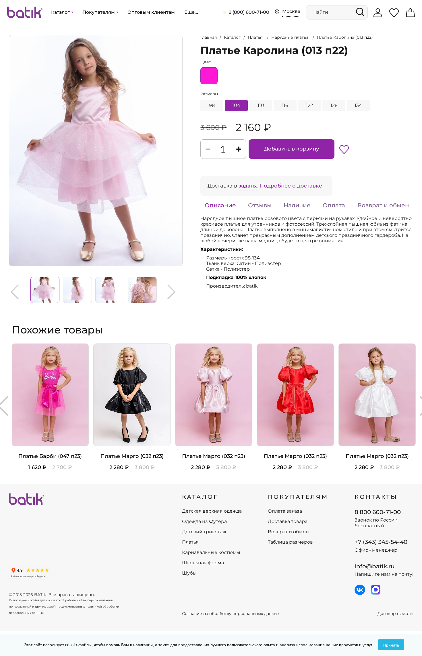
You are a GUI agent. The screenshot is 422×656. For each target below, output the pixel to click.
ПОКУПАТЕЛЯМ (298, 496)
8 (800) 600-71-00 (249, 12)
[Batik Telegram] (375, 590)
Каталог (61, 12)
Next (171, 291)
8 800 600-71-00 (378, 512)
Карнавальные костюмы (211, 552)
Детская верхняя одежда (212, 511)
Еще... (191, 12)
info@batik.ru (375, 566)
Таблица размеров (290, 542)
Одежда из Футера (204, 521)
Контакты (376, 496)
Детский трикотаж (204, 531)
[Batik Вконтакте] (360, 590)
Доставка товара (287, 521)
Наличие (297, 205)
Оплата (334, 205)
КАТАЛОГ (200, 496)
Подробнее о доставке (291, 186)
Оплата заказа (285, 511)
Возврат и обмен (383, 205)
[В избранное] (344, 149)
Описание (220, 205)
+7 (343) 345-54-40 (381, 541)
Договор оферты (395, 613)
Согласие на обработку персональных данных (230, 613)
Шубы (189, 573)
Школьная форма (203, 562)
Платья (190, 542)
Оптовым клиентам (151, 12)
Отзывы (260, 205)
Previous (15, 291)
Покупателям (99, 12)
